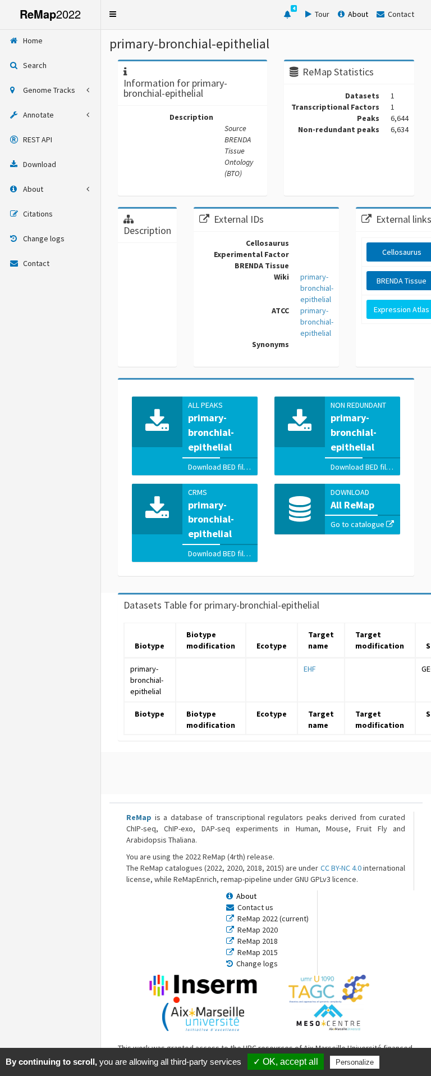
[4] (287, 14)
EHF (310, 669)
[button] (113, 14)
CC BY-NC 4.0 (340, 868)
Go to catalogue (358, 524)
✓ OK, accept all (285, 1061)
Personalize (355, 1062)
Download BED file (219, 467)
